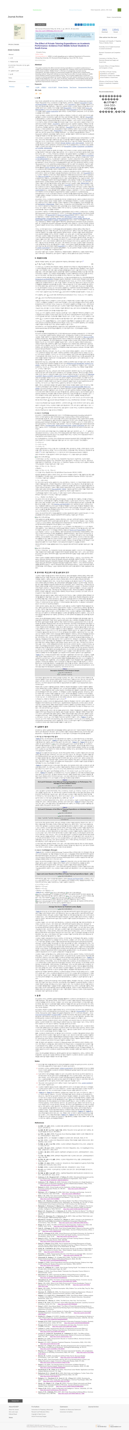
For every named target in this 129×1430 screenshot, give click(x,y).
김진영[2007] (89, 146)
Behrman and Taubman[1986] (74, 386)
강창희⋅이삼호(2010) (52, 111)
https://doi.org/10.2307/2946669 (67, 1304)
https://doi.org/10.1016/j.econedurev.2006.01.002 (55, 1362)
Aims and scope (13, 1412)
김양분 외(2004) (87, 1083)
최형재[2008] (48, 148)
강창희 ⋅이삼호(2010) (60, 220)
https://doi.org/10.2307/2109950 (49, 1265)
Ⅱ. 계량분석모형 (13, 61)
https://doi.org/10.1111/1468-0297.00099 (64, 1281)
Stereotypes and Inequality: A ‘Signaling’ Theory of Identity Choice (110, 42)
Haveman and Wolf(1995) (61, 504)
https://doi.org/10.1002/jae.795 (73, 1255)
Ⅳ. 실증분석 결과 (14, 70)
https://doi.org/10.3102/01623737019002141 (53, 1277)
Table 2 (38, 738)
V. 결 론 (11, 74)
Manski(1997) (52, 215)
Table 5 (38, 892)
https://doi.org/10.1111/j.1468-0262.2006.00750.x (73, 1222)
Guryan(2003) (81, 1011)
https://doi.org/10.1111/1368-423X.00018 (52, 1331)
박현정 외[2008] (60, 167)
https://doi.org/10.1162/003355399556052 (76, 1323)
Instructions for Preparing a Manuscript (42, 1409)
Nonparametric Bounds (85, 87)
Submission (37, 10)
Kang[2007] (68, 146)
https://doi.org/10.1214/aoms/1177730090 (52, 1185)
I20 (36, 93)
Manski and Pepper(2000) (65, 215)
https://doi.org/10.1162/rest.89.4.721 (61, 1336)
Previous (11, 86)
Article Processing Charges (39, 1416)
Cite (85, 24)
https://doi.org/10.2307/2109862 (49, 1199)
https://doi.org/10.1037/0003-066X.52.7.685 (71, 1393)
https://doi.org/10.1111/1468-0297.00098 (64, 1326)
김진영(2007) (41, 157)
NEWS (61, 10)
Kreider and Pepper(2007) (65, 218)
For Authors (25, 10)
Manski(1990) (77, 213)
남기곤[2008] (39, 148)
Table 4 (38, 852)
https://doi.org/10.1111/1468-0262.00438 (72, 1357)
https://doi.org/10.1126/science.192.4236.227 (53, 1390)
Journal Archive (50, 10)
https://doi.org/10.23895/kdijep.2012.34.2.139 (49, 31)
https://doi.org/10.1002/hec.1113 (53, 1252)
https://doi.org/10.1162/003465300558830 (52, 1367)
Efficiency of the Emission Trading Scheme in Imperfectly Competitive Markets (108, 83)
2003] (64, 489)
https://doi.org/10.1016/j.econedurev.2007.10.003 (55, 1241)
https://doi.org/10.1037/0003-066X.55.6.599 (56, 1381)
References (12, 81)
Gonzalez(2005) (51, 218)
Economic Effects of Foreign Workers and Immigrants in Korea (109, 67)
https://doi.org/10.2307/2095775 (49, 1376)
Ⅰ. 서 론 (11, 58)
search (119, 10)
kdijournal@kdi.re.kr (115, 1426)
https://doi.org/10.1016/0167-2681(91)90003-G (54, 1180)
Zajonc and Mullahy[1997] (70, 376)
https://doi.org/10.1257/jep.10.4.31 (67, 1236)
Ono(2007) (71, 104)
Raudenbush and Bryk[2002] (44, 279)
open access (114, 3)
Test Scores (73, 87)
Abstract (11, 54)
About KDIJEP (13, 10)
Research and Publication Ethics (40, 1412)
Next (27, 86)
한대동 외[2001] (66, 143)
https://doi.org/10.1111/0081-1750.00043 (52, 1349)
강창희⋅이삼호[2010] (78, 146)
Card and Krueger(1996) (42, 1014)
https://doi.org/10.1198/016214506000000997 (54, 1319)
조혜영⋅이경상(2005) (87, 155)
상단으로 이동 (119, 1417)
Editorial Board (13, 1414)
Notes (10, 78)
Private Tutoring (63, 87)
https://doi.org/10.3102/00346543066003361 (53, 1260)
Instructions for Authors (66, 1412)
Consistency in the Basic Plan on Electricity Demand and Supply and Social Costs (108, 60)
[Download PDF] (81, 24)
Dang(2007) (83, 103)
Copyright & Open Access (39, 1414)
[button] (88, 24)
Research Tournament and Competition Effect (109, 53)
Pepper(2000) (48, 220)
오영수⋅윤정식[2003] (77, 143)
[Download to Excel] (91, 24)
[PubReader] (78, 24)
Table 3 (55, 740)
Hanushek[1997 (56, 489)
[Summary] (76, 24)
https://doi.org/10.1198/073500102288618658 (69, 1386)
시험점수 (43, 87)
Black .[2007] (48, 376)
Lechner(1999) (77, 218)
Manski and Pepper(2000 (75, 878)
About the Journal (14, 1409)
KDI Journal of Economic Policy (25, 3)
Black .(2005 (89, 337)
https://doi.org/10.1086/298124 (71, 1193)
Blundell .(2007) (71, 216)
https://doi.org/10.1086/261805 (51, 1231)
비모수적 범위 (52, 87)
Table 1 (38, 654)
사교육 (37, 87)
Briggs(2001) (68, 108)
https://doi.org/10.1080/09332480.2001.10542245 (69, 1226)
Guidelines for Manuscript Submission (70, 1409)
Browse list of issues (75, 10)
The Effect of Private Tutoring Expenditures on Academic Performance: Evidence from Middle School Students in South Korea (110, 74)
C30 (40, 93)
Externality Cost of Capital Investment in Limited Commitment (109, 47)
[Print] (93, 24)
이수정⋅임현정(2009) (41, 159)
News (11, 1417)
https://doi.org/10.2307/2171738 (49, 1344)
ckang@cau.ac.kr (62, 56)
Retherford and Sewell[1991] (75, 363)
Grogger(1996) (56, 1014)
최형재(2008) (85, 183)
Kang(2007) (73, 109)
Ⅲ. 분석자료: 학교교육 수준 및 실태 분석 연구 (19, 66)
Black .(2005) (43, 176)
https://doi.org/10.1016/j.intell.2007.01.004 (75, 1209)
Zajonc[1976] (58, 376)
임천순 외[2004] (50, 167)
